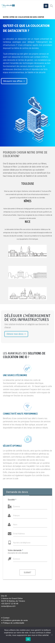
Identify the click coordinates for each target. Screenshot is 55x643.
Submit (27, 572)
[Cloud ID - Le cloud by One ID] (8, 6)
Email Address (19, 534)
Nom (15, 525)
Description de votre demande (18, 553)
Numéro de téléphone (21, 543)
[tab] (17, 492)
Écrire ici (16, 507)
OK (28, 639)
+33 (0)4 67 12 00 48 (9, 604)
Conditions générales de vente (15, 620)
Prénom (16, 516)
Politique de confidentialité (13, 623)
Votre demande (15, 550)
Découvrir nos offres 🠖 (14, 81)
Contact (6, 618)
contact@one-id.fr (8, 606)
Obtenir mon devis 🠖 (16, 334)
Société (12, 499)
